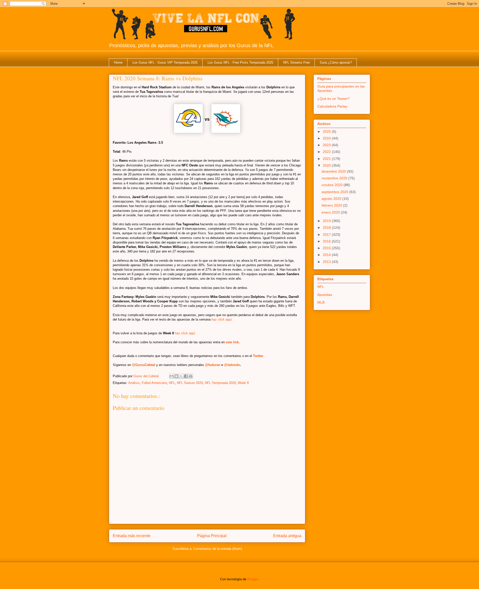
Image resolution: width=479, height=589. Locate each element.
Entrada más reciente (131, 536)
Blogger (252, 579)
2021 (327, 159)
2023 (327, 145)
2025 (327, 131)
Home (118, 62)
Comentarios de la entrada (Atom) (217, 549)
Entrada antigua (287, 536)
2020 (327, 165)
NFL (172, 383)
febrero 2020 (332, 205)
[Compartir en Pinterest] (190, 376)
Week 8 (243, 383)
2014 (327, 255)
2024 (327, 138)
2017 (327, 234)
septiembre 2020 (335, 192)
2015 (327, 248)
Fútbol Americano (154, 383)
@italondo (232, 365)
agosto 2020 (332, 199)
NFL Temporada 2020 (220, 383)
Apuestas (324, 295)
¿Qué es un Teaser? (333, 99)
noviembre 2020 (335, 178)
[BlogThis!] (176, 376)
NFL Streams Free (296, 62)
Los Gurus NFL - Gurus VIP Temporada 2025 (165, 62)
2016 (327, 241)
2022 (327, 152)
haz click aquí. (222, 319)
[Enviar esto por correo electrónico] (171, 376)
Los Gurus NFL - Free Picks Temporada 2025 (240, 62)
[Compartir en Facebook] (185, 376)
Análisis (134, 383)
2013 (327, 262)
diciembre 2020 (334, 171)
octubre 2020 (333, 185)
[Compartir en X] (181, 376)
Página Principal (212, 536)
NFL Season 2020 (190, 383)
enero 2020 (331, 212)
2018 (327, 228)
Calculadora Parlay (332, 106)
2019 (327, 221)
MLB (321, 302)
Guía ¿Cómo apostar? (336, 62)
